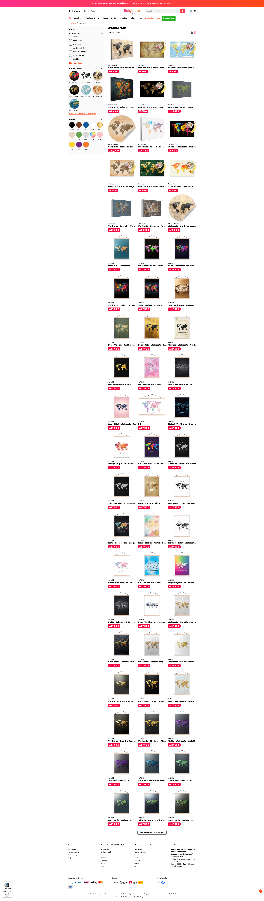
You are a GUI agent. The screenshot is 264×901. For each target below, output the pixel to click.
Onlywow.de (72, 23)
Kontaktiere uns (73, 852)
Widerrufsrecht (165, 894)
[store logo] (132, 11)
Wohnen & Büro (106, 852)
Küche (103, 855)
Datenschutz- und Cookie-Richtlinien (115, 894)
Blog (69, 858)
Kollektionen (74, 11)
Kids (102, 866)
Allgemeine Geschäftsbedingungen (139, 894)
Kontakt (173, 894)
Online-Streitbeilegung (95, 894)
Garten (103, 858)
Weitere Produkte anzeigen (152, 832)
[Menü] (10, 882)
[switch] (7, 895)
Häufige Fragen (73, 855)
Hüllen (103, 864)
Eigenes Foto (89, 11)
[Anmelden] (191, 11)
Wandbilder (105, 849)
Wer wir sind (72, 849)
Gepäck (104, 861)
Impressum (155, 894)
